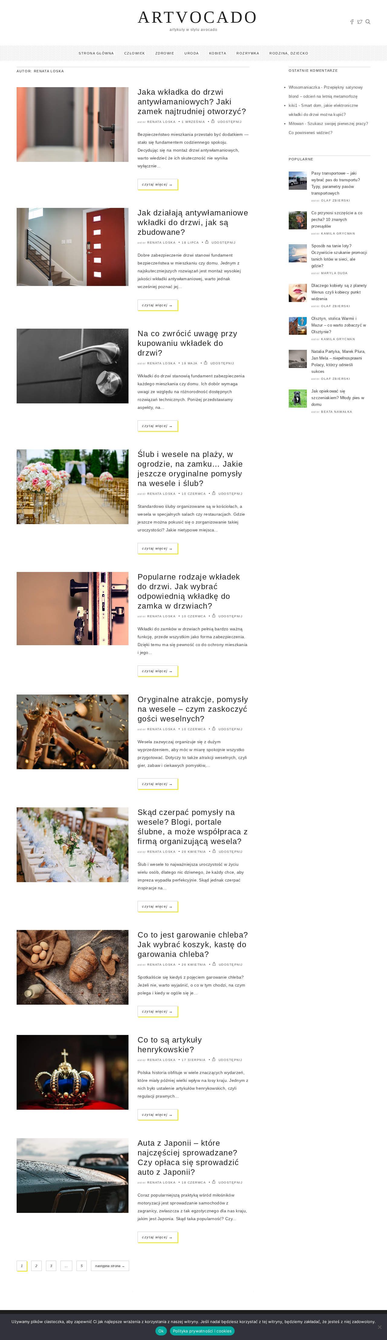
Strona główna (96, 53)
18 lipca (190, 242)
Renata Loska (161, 121)
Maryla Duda (334, 273)
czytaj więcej (157, 184)
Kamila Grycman (338, 233)
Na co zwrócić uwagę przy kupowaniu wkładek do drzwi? (187, 343)
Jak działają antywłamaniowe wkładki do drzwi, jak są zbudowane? (193, 222)
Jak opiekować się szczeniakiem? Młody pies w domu (337, 398)
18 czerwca (194, 1182)
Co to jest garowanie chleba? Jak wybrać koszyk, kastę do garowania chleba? (193, 944)
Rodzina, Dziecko (288, 53)
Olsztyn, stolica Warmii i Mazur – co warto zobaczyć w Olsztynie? (338, 325)
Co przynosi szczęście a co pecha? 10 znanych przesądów (336, 219)
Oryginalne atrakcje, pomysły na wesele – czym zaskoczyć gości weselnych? (193, 709)
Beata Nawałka (337, 411)
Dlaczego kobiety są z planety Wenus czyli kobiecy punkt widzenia (339, 292)
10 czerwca (194, 493)
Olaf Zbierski (335, 200)
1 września (193, 121)
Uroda (191, 53)
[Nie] (379, 1327)
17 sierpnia (194, 1060)
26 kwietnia (194, 851)
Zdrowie (164, 53)
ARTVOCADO (198, 17)
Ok (161, 1331)
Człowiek (134, 53)
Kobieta (217, 53)
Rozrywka (247, 53)
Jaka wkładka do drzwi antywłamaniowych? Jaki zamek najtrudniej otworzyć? (192, 101)
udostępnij (229, 121)
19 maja (190, 363)
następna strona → (110, 1266)
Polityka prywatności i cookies (202, 1331)
